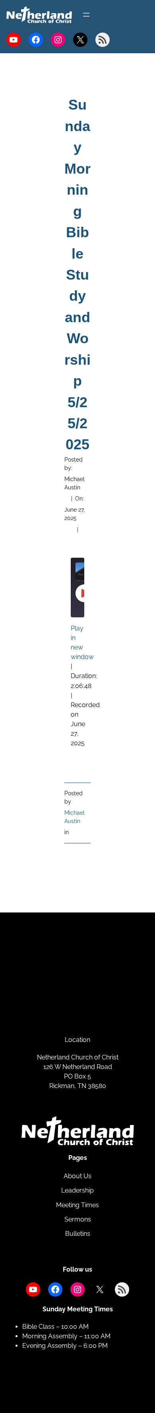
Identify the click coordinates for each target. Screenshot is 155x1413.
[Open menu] (86, 14)
